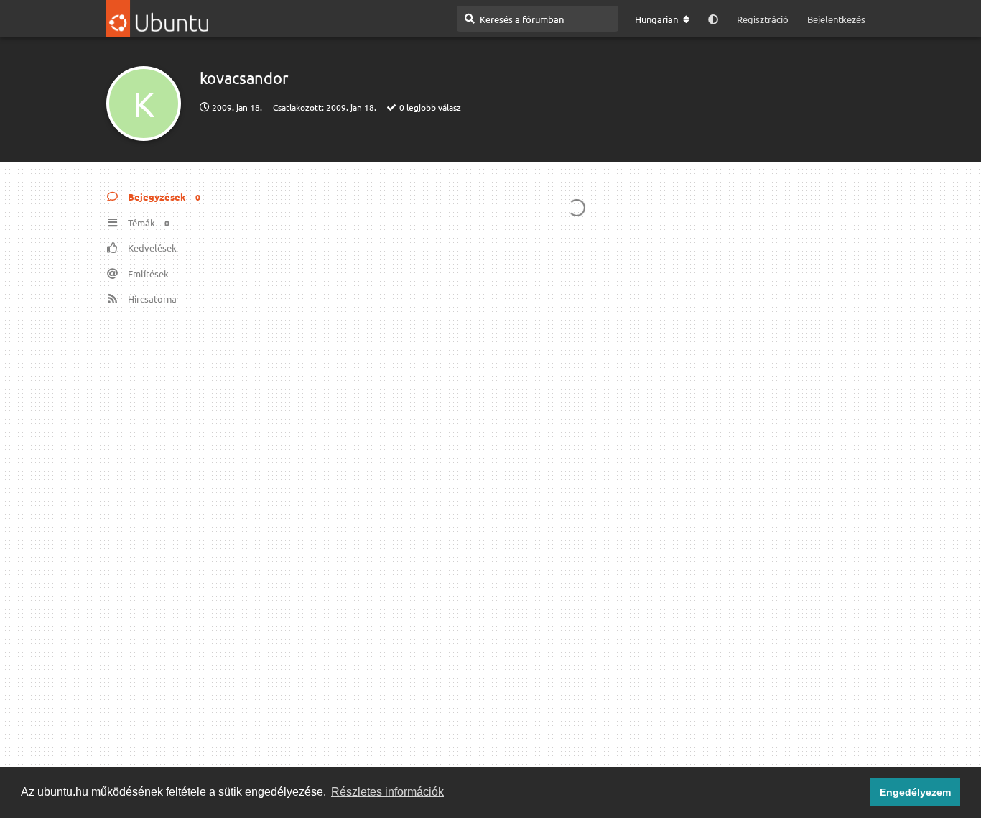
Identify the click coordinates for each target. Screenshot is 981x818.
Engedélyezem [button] (915, 792)
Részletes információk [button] (387, 792)
